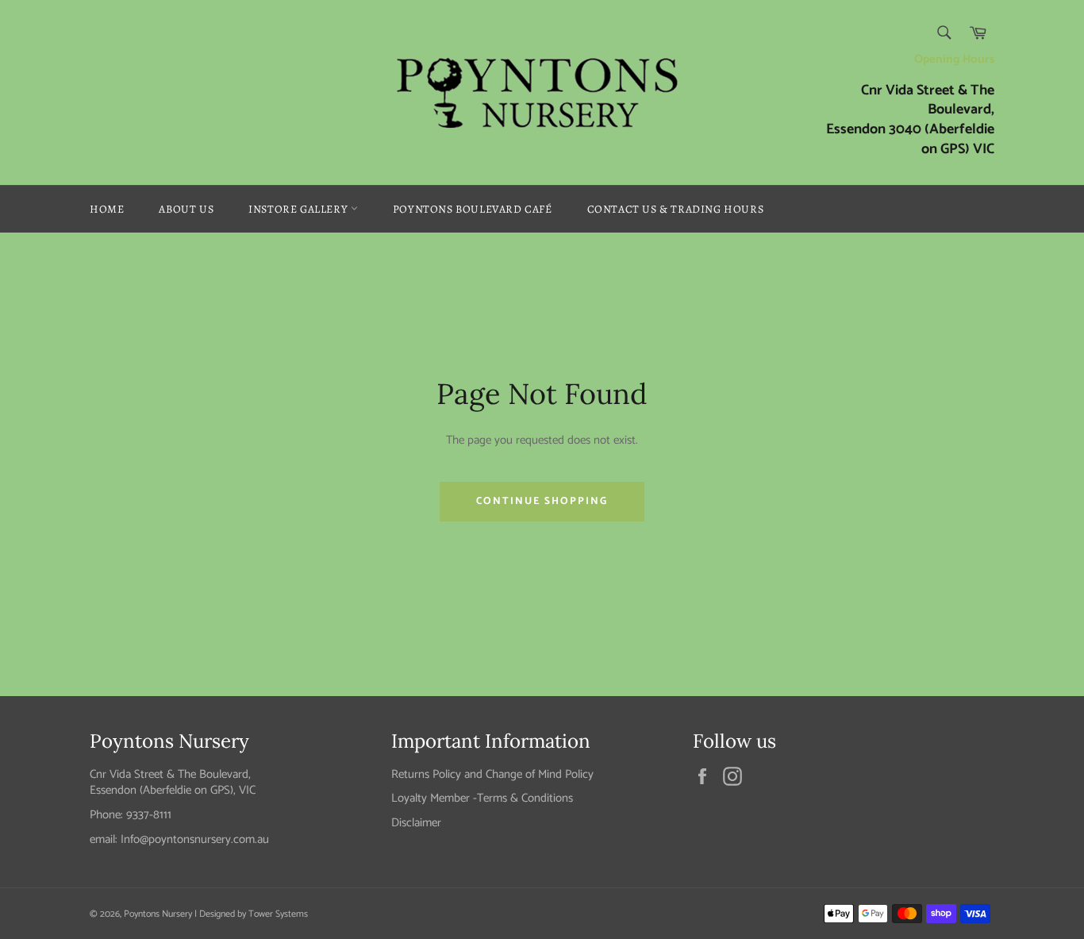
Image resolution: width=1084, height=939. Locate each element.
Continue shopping (542, 501)
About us (186, 209)
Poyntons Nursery (158, 914)
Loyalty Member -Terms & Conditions (482, 798)
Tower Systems (278, 914)
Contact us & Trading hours (675, 209)
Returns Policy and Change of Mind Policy (492, 774)
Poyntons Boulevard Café (472, 209)
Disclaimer (416, 823)
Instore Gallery (299, 209)
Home (107, 209)
